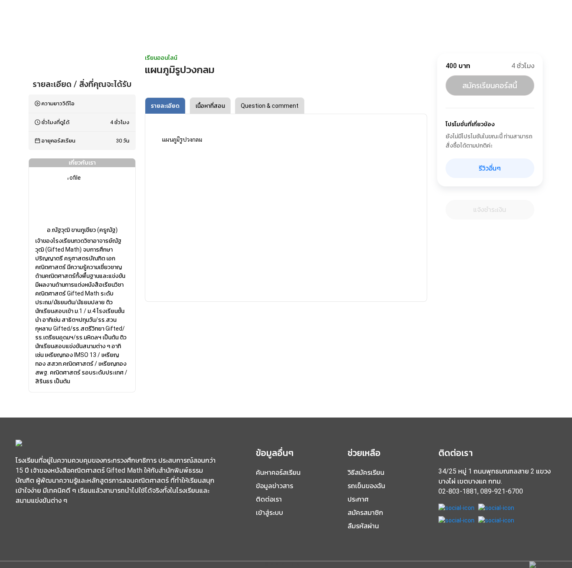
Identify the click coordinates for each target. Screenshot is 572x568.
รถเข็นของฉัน (366, 486)
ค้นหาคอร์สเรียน (278, 472)
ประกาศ (358, 499)
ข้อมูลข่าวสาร (274, 486)
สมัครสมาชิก (365, 513)
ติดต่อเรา (269, 499)
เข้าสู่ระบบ (269, 513)
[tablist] (286, 105)
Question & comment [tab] (270, 105)
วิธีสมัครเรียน (366, 472)
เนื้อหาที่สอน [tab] (210, 105)
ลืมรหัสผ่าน (363, 526)
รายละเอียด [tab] (165, 105)
